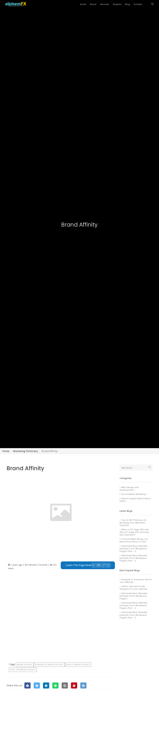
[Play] (94, 565)
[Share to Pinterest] (74, 685)
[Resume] (103, 565)
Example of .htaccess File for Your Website (136, 580)
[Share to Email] (65, 685)
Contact (138, 4)
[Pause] (99, 565)
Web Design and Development (129, 488)
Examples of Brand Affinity (49, 664)
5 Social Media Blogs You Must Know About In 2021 (134, 540)
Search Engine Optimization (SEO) (135, 499)
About (93, 4)
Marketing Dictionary (25, 451)
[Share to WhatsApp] (55, 685)
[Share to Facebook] (27, 685)
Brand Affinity (24, 664)
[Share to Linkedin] (46, 685)
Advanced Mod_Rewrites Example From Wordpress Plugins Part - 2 (134, 558)
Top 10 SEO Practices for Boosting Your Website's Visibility (133, 523)
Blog (127, 4)
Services (104, 4)
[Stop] (108, 565)
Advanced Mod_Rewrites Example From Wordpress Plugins (134, 596)
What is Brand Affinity (78, 664)
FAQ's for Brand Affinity (23, 669)
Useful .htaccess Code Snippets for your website (133, 587)
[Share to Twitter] (37, 685)
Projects (117, 4)
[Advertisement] (61, 597)
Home (83, 4)
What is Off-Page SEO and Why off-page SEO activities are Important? (134, 532)
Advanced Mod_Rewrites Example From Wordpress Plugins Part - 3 (134, 549)
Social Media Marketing (133, 494)
